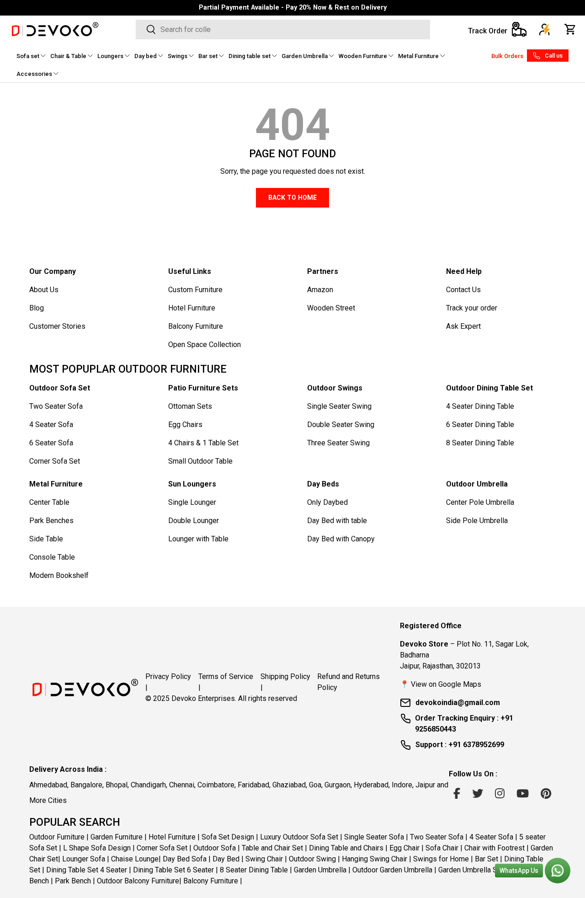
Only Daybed (327, 502)
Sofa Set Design (228, 836)
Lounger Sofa (83, 858)
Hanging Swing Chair (374, 858)
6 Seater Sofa (51, 442)
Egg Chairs (185, 424)
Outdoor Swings (334, 388)
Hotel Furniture (191, 308)
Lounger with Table (198, 539)
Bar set (208, 56)
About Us (43, 289)
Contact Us (463, 289)
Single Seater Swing (339, 406)
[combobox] (283, 29)
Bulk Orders (507, 56)
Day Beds (323, 484)
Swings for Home (441, 858)
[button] (570, 29)
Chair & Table (68, 56)
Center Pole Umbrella (480, 502)
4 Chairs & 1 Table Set (203, 442)
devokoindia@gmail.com (457, 702)
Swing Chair (264, 858)
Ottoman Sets (190, 406)
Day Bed (226, 858)
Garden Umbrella (305, 56)
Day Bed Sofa (185, 858)
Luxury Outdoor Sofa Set (299, 836)
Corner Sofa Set (54, 461)
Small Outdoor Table (200, 461)
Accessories (34, 73)
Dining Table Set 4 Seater (86, 869)
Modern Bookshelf (59, 575)
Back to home (292, 197)
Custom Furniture (195, 289)
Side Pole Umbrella (477, 520)
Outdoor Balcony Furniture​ (138, 880)
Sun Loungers (192, 484)
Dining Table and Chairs (346, 847)
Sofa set (27, 56)
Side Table (46, 539)
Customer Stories (57, 326)
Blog (36, 308)
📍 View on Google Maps (440, 684)
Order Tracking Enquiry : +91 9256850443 (464, 723)
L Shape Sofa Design (97, 847)
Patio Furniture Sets (203, 388)
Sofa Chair (441, 847)
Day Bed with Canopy (341, 539)
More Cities (48, 800)
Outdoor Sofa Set (59, 388)
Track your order (471, 308)
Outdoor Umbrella (477, 484)
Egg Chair (404, 847)
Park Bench (73, 880)
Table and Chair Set (272, 847)
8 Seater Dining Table (480, 442)
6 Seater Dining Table (480, 424)
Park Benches (51, 520)
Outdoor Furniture (57, 836)
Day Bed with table (337, 520)
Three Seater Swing (338, 442)
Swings (177, 56)
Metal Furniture (418, 56)
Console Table (52, 557)
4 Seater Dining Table (480, 406)
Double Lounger (193, 520)
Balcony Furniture (195, 326)
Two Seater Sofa (56, 406)
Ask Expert (463, 326)
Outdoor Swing (312, 858)
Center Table (49, 502)
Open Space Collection (204, 344)
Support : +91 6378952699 (459, 744)
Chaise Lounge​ (135, 858)
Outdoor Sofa (214, 847)
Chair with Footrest (494, 847)
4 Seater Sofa (51, 424)
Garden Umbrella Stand (474, 869)
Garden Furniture (116, 836)
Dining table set (250, 56)
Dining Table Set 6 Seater (173, 869)
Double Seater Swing (340, 424)
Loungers (110, 56)
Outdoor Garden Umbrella (392, 869)
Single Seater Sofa (374, 836)
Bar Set (486, 858)
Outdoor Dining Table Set (489, 388)
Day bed (145, 56)
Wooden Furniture (363, 56)
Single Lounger (192, 502)
